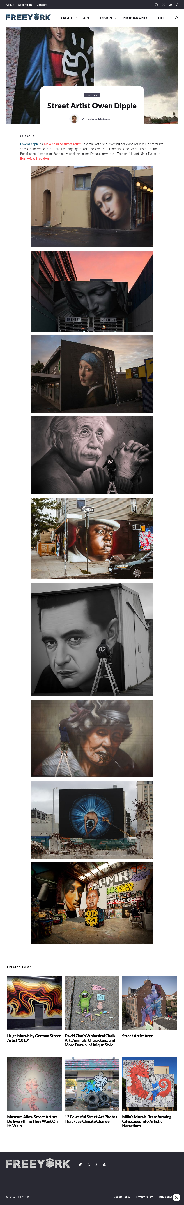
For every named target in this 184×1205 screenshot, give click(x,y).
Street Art (92, 95)
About (10, 4)
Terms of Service (168, 1196)
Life (161, 18)
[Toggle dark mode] (176, 1197)
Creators (69, 18)
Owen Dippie (29, 144)
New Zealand (53, 144)
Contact (42, 4)
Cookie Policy (122, 1196)
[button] (175, 18)
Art (86, 18)
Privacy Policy (144, 1196)
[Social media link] (156, 4)
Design (106, 18)
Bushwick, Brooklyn (34, 158)
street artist (72, 144)
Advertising (25, 4)
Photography (135, 18)
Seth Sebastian (103, 118)
